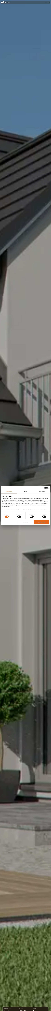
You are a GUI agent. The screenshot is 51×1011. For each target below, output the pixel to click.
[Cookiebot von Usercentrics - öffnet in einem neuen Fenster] (43, 488)
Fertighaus (8, 2)
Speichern (25, 522)
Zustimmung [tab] (9, 491)
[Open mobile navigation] (49, 2)
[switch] (19, 516)
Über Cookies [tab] (42, 491)
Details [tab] (25, 491)
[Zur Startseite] (4, 2)
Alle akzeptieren (41, 522)
